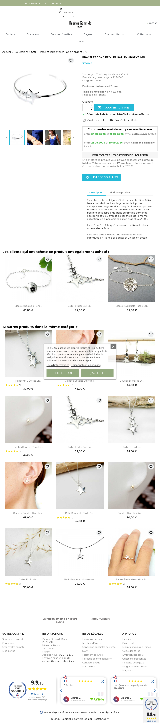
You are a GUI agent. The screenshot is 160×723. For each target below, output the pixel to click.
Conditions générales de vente (99, 647)
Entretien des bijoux (133, 654)
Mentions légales (91, 643)
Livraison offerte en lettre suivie (42, 3)
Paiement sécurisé (92, 654)
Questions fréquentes (134, 658)
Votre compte (13, 633)
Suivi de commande (13, 639)
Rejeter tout (63, 373)
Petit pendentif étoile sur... (80, 513)
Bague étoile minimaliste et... (132, 579)
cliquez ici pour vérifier (108, 712)
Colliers (10, 34)
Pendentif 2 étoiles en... (28, 380)
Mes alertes (8, 651)
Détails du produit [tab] (119, 192)
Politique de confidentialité (97, 658)
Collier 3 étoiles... (132, 447)
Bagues (88, 34)
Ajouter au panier (114, 107)
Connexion (8, 643)
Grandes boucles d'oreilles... (80, 380)
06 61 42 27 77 (67, 654)
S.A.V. (85, 651)
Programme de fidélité (134, 666)
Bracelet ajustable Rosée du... (131, 306)
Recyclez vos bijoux (133, 662)
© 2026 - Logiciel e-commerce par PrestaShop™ (80, 718)
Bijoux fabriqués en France (136, 647)
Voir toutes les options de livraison (120, 155)
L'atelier (80, 41)
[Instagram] (10, 12)
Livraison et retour (92, 639)
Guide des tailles (131, 651)
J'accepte (97, 373)
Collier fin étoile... (28, 579)
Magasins (127, 670)
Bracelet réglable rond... (28, 306)
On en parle (128, 643)
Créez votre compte (13, 647)
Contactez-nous (91, 662)
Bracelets (33, 34)
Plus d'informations (58, 364)
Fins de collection (115, 34)
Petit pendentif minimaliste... (80, 579)
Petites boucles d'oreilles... (28, 447)
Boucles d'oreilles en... (132, 380)
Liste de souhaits (102, 177)
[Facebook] (4, 12)
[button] (151, 23)
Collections (144, 34)
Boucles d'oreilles (61, 34)
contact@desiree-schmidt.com (59, 661)
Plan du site (88, 666)
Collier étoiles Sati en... (80, 306)
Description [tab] (96, 192)
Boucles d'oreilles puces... (132, 513)
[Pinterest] (16, 12)
